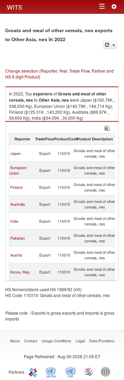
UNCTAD (52, 371)
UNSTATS (71, 371)
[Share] (110, 44)
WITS (14, 6)
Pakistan (17, 238)
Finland (16, 187)
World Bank (107, 371)
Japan (15, 153)
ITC (34, 371)
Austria (16, 255)
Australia (17, 204)
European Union (18, 170)
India (14, 221)
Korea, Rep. (20, 272)
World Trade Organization (89, 371)
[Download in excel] (107, 127)
